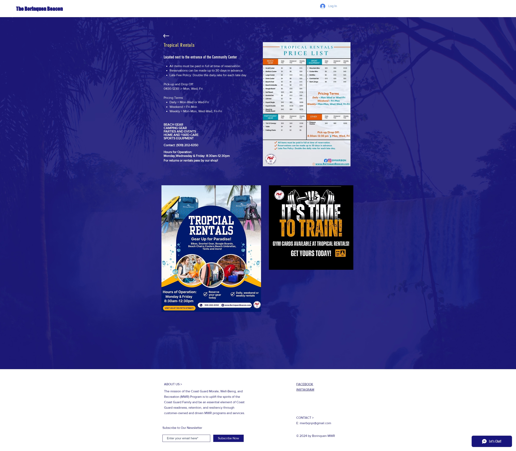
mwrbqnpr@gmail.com (315, 423)
